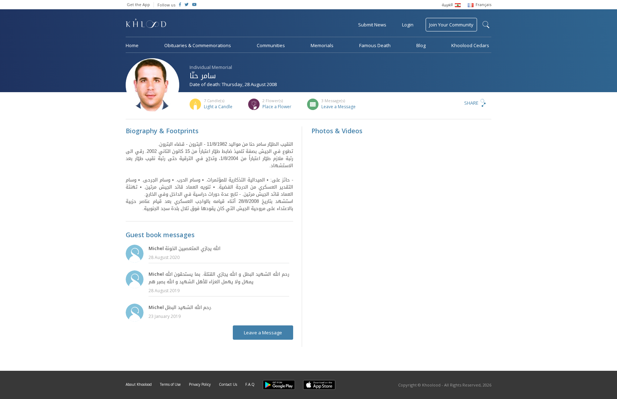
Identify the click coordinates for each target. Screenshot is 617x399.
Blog (421, 45)
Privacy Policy (200, 384)
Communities (271, 45)
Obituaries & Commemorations (197, 45)
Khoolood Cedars (470, 45)
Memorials (322, 45)
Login (407, 24)
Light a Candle (218, 107)
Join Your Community (451, 24)
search (486, 24)
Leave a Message (338, 107)
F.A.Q (250, 384)
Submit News (372, 24)
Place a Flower (276, 107)
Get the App (138, 4)
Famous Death (375, 45)
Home (132, 45)
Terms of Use (170, 384)
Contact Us (228, 384)
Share (471, 103)
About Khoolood (139, 384)
